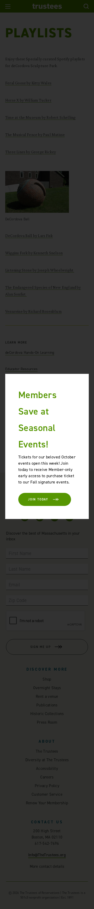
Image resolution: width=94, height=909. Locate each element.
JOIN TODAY (38, 499)
